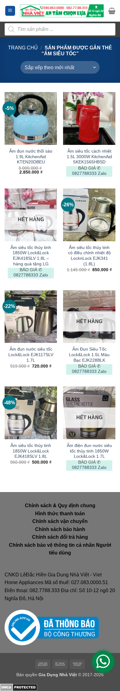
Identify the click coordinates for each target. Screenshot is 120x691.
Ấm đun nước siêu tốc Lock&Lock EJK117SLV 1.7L (30, 354)
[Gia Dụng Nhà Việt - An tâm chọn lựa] (62, 10)
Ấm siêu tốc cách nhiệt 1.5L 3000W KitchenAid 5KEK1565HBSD (89, 156)
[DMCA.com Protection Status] (18, 686)
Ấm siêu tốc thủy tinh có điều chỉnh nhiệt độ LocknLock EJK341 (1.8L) (89, 255)
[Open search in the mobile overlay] (60, 29)
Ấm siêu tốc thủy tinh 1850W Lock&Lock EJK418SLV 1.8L (30, 451)
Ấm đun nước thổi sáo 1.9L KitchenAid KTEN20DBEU (30, 156)
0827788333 (84, 173)
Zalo (102, 173)
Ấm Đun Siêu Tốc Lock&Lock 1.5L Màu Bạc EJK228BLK (89, 354)
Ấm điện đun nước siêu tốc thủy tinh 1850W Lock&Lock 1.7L (89, 451)
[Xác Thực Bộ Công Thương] (52, 627)
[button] (10, 11)
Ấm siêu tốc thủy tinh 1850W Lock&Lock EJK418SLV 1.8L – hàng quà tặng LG (30, 255)
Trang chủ (23, 47)
